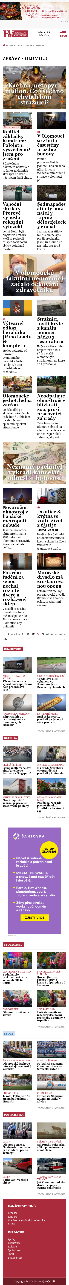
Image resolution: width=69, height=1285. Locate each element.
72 (47, 633)
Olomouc (40, 45)
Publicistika (15, 1257)
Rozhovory (14, 1242)
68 (28, 633)
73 (52, 633)
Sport (11, 1254)
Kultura (12, 1246)
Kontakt (12, 1216)
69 (33, 633)
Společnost (14, 1250)
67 (23, 633)
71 (43, 633)
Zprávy (29, 45)
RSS (13, 1224)
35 (15, 633)
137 (5, 638)
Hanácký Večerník (15, 34)
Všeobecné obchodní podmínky (26, 1220)
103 (61, 633)
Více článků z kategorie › (52, 731)
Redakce (13, 1213)
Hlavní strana (14, 45)
